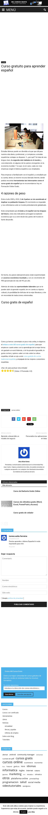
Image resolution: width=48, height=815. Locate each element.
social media (34, 782)
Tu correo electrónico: (11, 685)
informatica (9, 770)
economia (38, 762)
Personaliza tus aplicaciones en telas (36, 437)
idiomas (31, 766)
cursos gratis (24, 758)
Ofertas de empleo (11, 733)
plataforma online (19, 778)
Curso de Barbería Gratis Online (26, 491)
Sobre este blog (8, 736)
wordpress (26, 786)
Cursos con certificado (10, 713)
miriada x (30, 774)
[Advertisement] (24, 35)
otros (5, 778)
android (12, 754)
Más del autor (7, 485)
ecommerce (28, 763)
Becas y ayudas (10, 729)
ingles (22, 770)
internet (29, 770)
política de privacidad (15, 598)
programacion (10, 782)
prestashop (34, 778)
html (23, 766)
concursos (39, 755)
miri (24, 774)
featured (9, 766)
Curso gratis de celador (23, 513)
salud (23, 782)
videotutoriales (11, 785)
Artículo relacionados (9, 482)
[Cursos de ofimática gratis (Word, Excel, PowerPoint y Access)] (6, 504)
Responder (12, 546)
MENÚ (11, 10)
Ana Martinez (24, 461)
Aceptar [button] (23, 812)
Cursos (3, 62)
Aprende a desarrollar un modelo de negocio (10, 437)
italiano (37, 771)
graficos (16, 766)
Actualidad (8, 726)
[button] (45, 10)
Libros (4, 719)
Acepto (13, 598)
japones (5, 774)
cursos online (15, 410)
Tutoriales (6, 740)
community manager (26, 754)
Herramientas (7, 716)
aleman (5, 754)
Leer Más (31, 812)
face (3, 766)
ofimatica (38, 774)
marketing (15, 774)
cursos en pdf (8, 758)
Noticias (5, 723)
